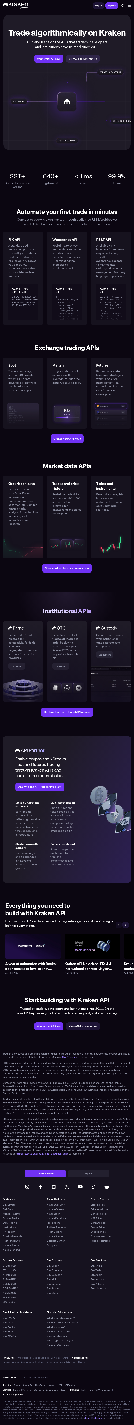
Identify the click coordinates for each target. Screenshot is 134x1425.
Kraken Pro (28, 1385)
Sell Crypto (9, 1209)
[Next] (125, 925)
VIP (60, 1385)
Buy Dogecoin (54, 1274)
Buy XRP (51, 1279)
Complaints (53, 1245)
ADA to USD (9, 1292)
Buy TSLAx (9, 1322)
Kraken (16, 1385)
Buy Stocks (98, 1260)
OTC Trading (10, 1222)
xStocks (37, 1390)
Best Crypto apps (57, 1336)
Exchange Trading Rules (32, 1362)
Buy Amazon (98, 1279)
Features (9, 1199)
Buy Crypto (9, 1204)
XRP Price (96, 1218)
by (10, 1377)
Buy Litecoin (53, 1292)
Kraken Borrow (11, 1245)
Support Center (56, 1240)
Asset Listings (54, 1231)
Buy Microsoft (98, 1288)
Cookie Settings (41, 1357)
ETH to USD (9, 1270)
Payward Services (22, 1390)
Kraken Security (56, 1204)
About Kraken (56, 1199)
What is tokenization (58, 1331)
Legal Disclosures (93, 1418)
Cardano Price (99, 1222)
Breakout (52, 1385)
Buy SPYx (8, 1331)
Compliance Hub (80, 1357)
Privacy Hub (9, 1357)
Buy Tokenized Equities (17, 1312)
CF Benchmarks (50, 1390)
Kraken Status (55, 1236)
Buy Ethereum (54, 1270)
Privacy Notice (24, 1357)
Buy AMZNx (9, 1336)
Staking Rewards (12, 1236)
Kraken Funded (11, 1249)
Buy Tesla (96, 1270)
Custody (106, 1390)
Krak (83, 1390)
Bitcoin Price (98, 1204)
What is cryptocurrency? (61, 1317)
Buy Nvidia (96, 1265)
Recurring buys (11, 1240)
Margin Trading (11, 1213)
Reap (62, 1390)
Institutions (9, 1227)
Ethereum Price (99, 1209)
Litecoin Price (98, 1231)
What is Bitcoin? (56, 1326)
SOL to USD (9, 1283)
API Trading (9, 1231)
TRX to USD (9, 1297)
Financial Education (59, 1312)
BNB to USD (9, 1279)
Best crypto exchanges (60, 1340)
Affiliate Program (56, 1227)
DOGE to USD (10, 1288)
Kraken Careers (55, 1209)
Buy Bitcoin (53, 1265)
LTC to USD (9, 1301)
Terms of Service (11, 1362)
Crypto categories (101, 1236)
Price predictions (100, 1240)
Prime (90, 1390)
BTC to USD (9, 1265)
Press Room (53, 1222)
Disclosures (52, 1362)
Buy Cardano (54, 1283)
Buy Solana (53, 1288)
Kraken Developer (57, 1218)
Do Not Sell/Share (59, 1357)
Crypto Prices (100, 1199)
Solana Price (98, 1227)
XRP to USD (9, 1274)
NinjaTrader (40, 1385)
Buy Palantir (97, 1283)
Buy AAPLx (9, 1326)
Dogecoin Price (99, 1213)
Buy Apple (96, 1274)
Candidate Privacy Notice (72, 1362)
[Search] (123, 5)
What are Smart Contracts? (62, 1322)
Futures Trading (11, 1218)
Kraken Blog (53, 1213)
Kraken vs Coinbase (58, 1345)
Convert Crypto (13, 1260)
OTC (97, 1390)
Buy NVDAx (9, 1317)
